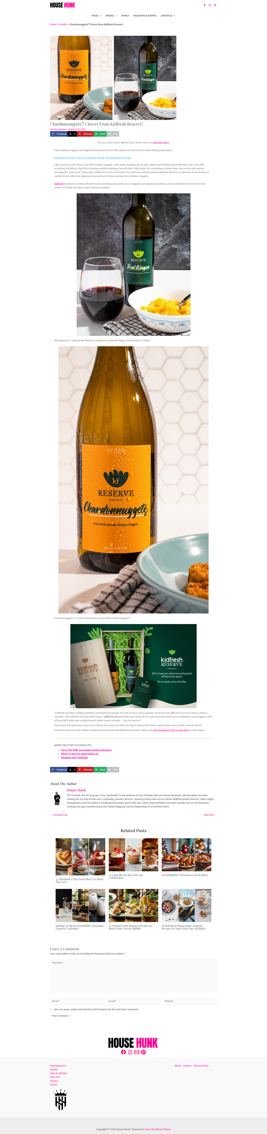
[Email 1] (136, 1052)
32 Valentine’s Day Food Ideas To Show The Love (79, 880)
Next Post (210, 815)
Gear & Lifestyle (58, 1073)
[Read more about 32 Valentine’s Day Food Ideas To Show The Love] (80, 856)
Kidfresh (59, 183)
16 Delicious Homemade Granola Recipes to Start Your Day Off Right (183, 927)
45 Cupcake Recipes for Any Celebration (126, 876)
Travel (53, 1084)
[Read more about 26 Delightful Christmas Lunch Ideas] (186, 854)
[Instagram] (210, 5)
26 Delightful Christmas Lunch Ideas (185, 875)
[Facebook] (204, 5)
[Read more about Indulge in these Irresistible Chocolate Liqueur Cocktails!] (80, 905)
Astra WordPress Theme (158, 1129)
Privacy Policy (201, 1065)
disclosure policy (161, 142)
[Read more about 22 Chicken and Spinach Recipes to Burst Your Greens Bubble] (133, 905)
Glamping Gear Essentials (74, 757)
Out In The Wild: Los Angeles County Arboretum (86, 749)
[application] (99, 15)
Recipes (62, 129)
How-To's (55, 1077)
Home (53, 24)
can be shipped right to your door (171, 730)
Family (62, 24)
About (178, 1065)
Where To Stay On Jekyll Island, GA (79, 753)
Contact (187, 1065)
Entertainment (58, 1065)
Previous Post (58, 815)
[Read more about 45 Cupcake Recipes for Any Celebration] (133, 854)
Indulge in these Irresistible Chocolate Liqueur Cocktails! (80, 927)
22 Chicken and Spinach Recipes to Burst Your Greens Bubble (130, 927)
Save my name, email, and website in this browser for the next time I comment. (96, 1009)
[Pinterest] (215, 5)
